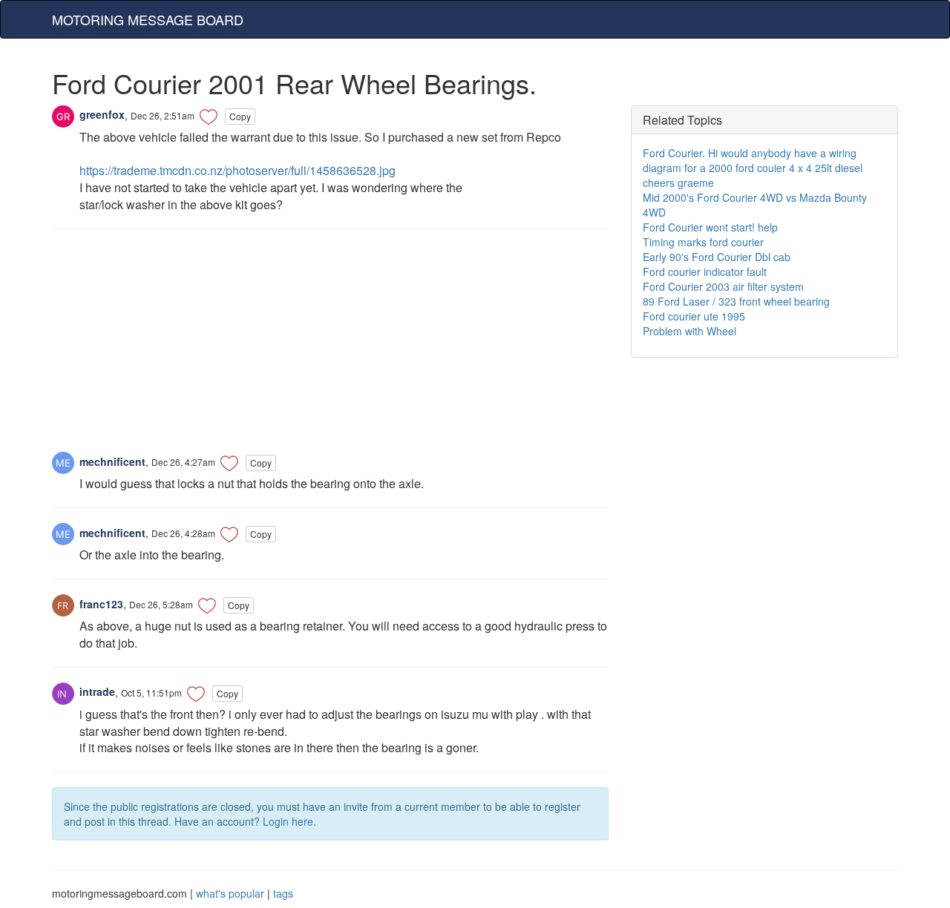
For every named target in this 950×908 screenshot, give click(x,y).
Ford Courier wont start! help (710, 227)
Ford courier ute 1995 (694, 316)
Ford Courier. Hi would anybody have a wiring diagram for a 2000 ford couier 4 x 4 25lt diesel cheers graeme (752, 167)
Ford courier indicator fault (705, 271)
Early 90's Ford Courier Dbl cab (716, 256)
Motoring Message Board (147, 19)
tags (283, 893)
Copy (240, 116)
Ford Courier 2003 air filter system (723, 286)
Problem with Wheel (689, 330)
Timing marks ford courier (703, 241)
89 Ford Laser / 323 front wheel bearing (736, 301)
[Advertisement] (330, 348)
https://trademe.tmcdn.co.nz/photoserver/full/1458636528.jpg (237, 170)
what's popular (230, 893)
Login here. (289, 821)
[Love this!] (208, 116)
